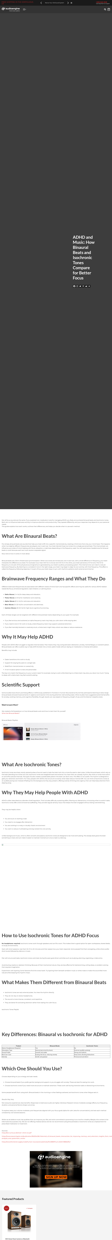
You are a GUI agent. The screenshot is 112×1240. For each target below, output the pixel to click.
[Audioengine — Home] (11, 9)
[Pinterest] (83, 286)
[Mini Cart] (109, 9)
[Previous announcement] (41, 3)
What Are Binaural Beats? (11, 713)
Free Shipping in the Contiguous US (17, 3)
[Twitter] (80, 286)
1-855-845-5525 (101, 2)
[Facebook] (74, 286)
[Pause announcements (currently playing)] (71, 3)
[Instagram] (77, 286)
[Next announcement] (68, 3)
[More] (89, 286)
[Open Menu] (24, 9)
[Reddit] (86, 286)
